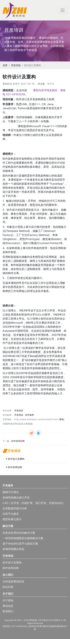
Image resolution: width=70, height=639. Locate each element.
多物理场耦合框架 (13, 549)
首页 (5, 65)
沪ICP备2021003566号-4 (50, 620)
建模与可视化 (11, 492)
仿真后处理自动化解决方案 (19, 532)
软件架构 (29, 415)
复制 (61, 419)
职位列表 (8, 587)
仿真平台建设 (11, 513)
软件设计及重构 (16, 458)
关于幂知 (8, 600)
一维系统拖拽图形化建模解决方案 (23, 538)
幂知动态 (8, 606)
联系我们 (8, 611)
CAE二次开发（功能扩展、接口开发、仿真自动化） (34, 503)
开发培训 (16, 65)
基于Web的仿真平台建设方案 (20, 543)
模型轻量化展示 (12, 519)
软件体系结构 (18, 441)
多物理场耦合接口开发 (16, 497)
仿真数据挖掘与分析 (15, 508)
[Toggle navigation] (62, 10)
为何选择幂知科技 (13, 581)
